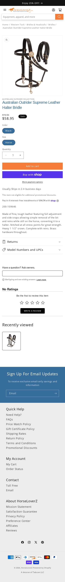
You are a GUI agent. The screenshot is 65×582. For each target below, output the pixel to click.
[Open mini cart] (60, 10)
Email (10, 490)
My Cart (11, 464)
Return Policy (15, 438)
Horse (8, 142)
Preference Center (18, 521)
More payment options (32, 182)
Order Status (14, 469)
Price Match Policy (18, 424)
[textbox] (32, 273)
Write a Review (32, 310)
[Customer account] (53, 10)
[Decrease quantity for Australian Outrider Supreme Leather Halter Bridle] (5, 155)
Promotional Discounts (21, 448)
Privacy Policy (15, 516)
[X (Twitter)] (35, 543)
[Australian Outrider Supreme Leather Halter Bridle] (11, 341)
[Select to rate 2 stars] (27, 303)
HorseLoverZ (26, 568)
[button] (32, 242)
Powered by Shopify (42, 568)
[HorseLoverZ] (20, 9)
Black (8, 130)
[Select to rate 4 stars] (37, 303)
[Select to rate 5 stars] (43, 303)
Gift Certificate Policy (20, 429)
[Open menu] (5, 9)
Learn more (41, 279)
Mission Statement (18, 506)
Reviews (11, 530)
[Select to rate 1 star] (21, 303)
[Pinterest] (42, 543)
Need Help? (14, 415)
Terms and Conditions (21, 443)
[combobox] (32, 17)
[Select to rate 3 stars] (32, 303)
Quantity (6, 149)
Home (5, 24)
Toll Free (12, 485)
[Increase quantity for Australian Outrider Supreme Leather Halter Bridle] (20, 155)
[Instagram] (29, 543)
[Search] (59, 17)
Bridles (51, 24)
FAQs (9, 419)
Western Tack (17, 24)
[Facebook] (22, 543)
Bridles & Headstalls (36, 24)
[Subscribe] (55, 393)
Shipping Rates (16, 433)
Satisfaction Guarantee (21, 511)
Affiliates (12, 525)
